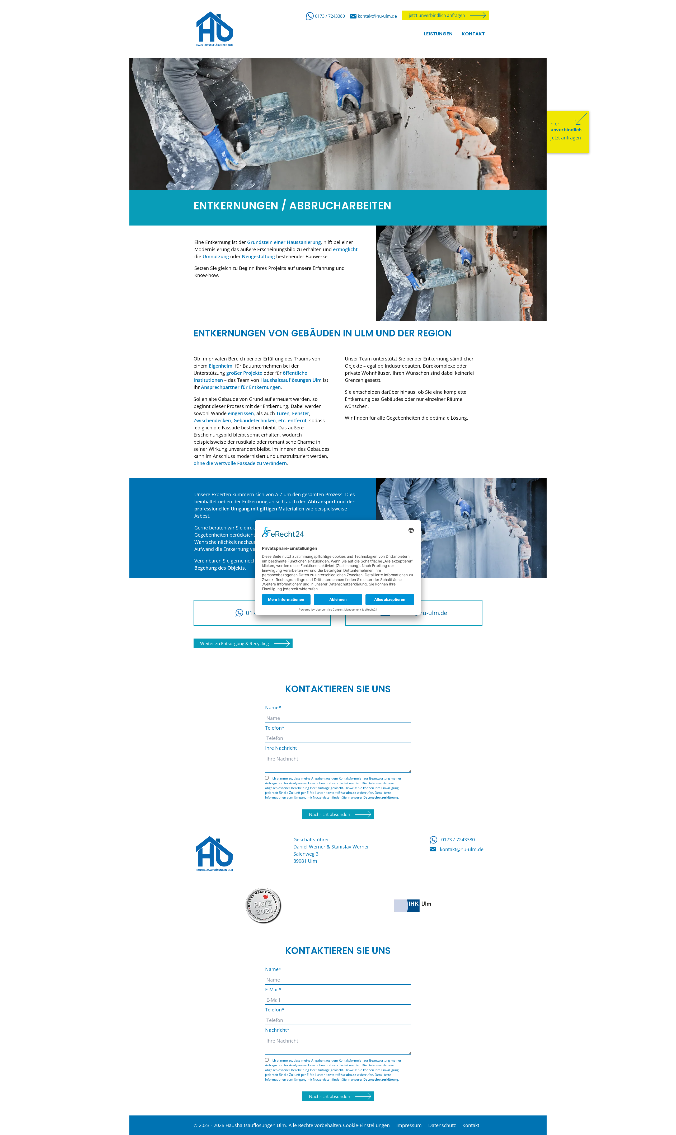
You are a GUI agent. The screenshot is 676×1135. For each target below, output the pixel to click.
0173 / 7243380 (330, 16)
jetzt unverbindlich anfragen (437, 15)
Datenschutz (442, 1125)
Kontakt (470, 1125)
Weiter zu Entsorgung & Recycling (234, 643)
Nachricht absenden (329, 814)
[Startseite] (213, 854)
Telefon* (274, 728)
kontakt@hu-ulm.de (377, 16)
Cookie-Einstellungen (366, 1125)
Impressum (409, 1125)
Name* (273, 707)
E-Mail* (273, 989)
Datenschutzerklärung (380, 797)
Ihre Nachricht (281, 748)
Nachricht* (277, 1030)
